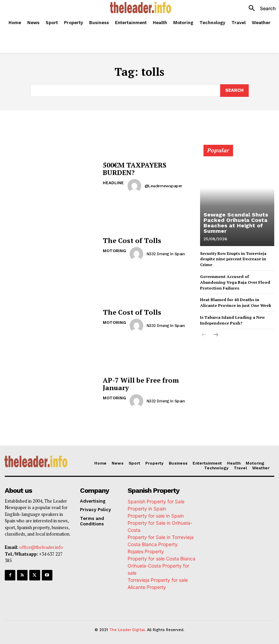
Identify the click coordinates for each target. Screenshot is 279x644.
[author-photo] (135, 186)
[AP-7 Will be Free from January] (51, 392)
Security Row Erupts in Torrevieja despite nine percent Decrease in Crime (233, 259)
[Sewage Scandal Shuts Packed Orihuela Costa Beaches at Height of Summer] (237, 198)
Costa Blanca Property (153, 544)
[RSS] (22, 575)
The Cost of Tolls (132, 240)
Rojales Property (146, 551)
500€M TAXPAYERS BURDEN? (134, 168)
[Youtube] (47, 575)
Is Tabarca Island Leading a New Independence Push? (232, 320)
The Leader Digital (127, 630)
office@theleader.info (41, 547)
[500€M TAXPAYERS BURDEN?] (51, 177)
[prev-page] (204, 335)
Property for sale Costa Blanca (161, 558)
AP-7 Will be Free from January (141, 384)
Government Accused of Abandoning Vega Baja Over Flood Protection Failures (235, 282)
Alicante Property (147, 587)
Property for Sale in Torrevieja (161, 537)
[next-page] (215, 335)
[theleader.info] (140, 7)
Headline (113, 182)
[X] (34, 575)
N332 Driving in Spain (166, 253)
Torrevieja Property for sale (158, 580)
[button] (260, 8)
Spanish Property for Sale (156, 501)
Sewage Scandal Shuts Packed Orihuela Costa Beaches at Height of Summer (235, 222)
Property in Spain (147, 508)
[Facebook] (10, 575)
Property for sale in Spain (156, 516)
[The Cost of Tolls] (51, 248)
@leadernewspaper (163, 186)
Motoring (114, 250)
